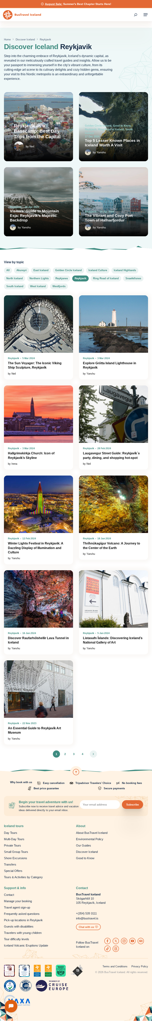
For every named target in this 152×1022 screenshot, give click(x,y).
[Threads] (116, 949)
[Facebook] (107, 941)
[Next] (93, 754)
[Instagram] (124, 941)
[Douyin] (107, 949)
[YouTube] (132, 941)
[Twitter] (116, 941)
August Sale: (53, 4)
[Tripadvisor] (141, 941)
